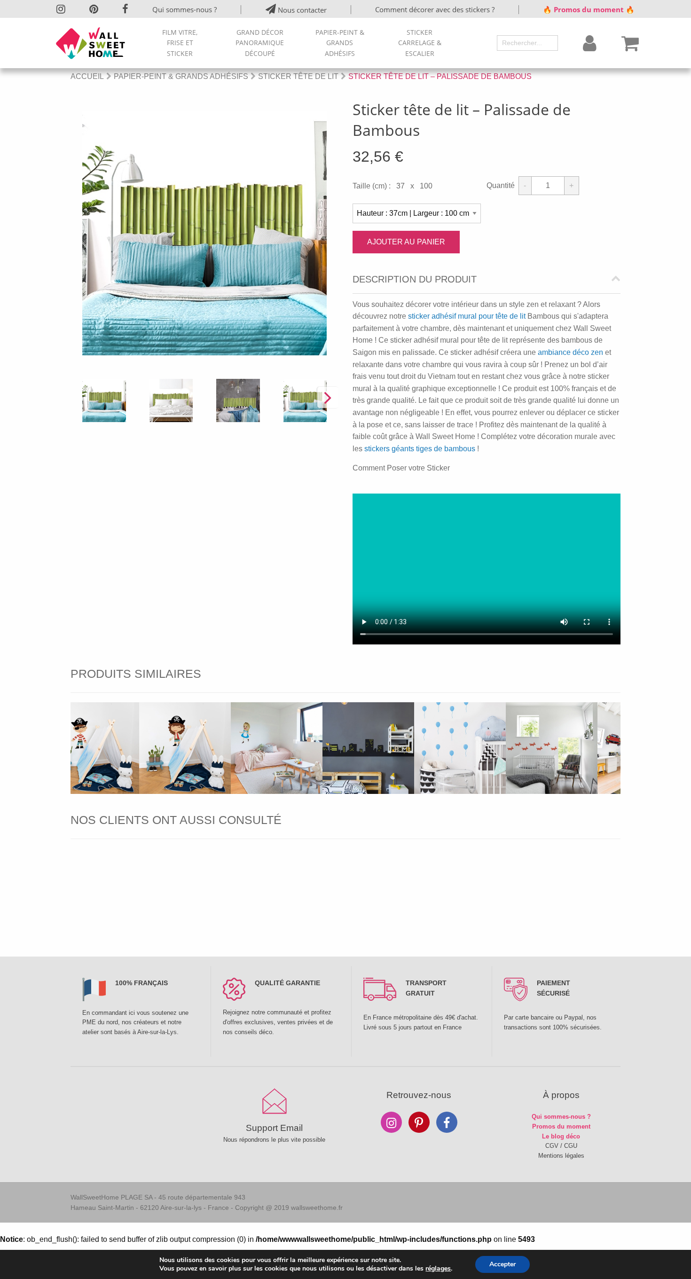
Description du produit (415, 279)
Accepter (502, 1264)
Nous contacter (301, 10)
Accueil (87, 76)
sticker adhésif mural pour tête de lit (467, 316)
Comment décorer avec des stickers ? (435, 9)
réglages (438, 1268)
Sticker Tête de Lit (298, 76)
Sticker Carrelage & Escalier (419, 43)
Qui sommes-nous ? (184, 9)
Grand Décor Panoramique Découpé (260, 43)
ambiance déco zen (570, 352)
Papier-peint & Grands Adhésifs (339, 43)
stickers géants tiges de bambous (419, 449)
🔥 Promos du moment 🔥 (589, 9)
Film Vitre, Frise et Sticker (179, 43)
